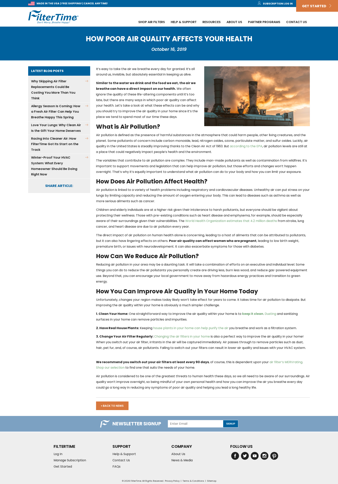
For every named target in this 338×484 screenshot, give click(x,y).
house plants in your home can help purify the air (190, 328)
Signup (230, 423)
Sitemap (211, 480)
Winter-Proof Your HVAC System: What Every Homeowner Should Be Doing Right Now (54, 166)
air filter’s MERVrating (286, 362)
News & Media (182, 460)
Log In (58, 454)
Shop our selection (110, 367)
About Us (234, 22)
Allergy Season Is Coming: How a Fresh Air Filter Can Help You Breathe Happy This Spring (55, 112)
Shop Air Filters (151, 22)
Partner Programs (264, 22)
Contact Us (296, 22)
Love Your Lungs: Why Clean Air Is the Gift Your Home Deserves (56, 128)
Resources (211, 22)
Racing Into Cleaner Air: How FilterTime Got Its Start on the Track (54, 144)
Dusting (270, 314)
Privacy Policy (172, 480)
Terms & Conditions (193, 480)
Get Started (315, 6)
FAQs (116, 466)
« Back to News (112, 406)
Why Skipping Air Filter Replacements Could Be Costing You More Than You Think (53, 89)
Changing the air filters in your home (182, 336)
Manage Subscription (70, 460)
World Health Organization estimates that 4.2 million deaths (231, 221)
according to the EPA (246, 146)
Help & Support (184, 22)
